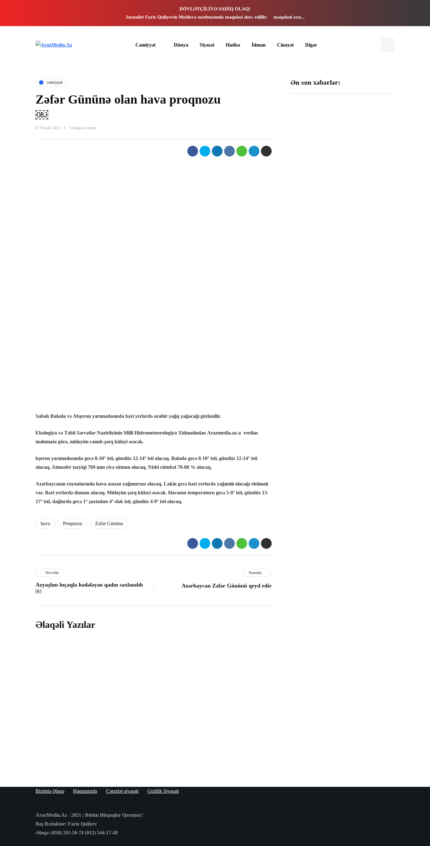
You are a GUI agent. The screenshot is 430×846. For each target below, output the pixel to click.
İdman (259, 45)
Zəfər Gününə (109, 523)
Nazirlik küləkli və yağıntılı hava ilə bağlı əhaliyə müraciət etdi (368, 373)
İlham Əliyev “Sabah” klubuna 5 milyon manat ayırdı (369, 144)
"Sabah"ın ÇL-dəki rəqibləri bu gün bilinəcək (313, 297)
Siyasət (207, 45)
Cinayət (285, 45)
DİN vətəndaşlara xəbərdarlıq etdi (366, 217)
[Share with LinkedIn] (217, 151)
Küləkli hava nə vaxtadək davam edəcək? (166, 752)
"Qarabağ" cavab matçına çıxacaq (312, 370)
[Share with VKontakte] (229, 151)
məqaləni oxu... (289, 17)
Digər (311, 45)
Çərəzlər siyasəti (122, 791)
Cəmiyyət (145, 45)
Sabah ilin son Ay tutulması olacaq (312, 140)
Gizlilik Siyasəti (163, 791)
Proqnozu (72, 523)
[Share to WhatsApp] (241, 151)
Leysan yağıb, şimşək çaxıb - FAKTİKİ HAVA (314, 220)
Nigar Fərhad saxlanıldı (363, 294)
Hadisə (233, 45)
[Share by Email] (266, 151)
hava (45, 523)
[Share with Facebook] (192, 151)
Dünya (181, 45)
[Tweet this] (205, 151)
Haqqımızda (85, 791)
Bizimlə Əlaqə (50, 791)
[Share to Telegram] (254, 151)
